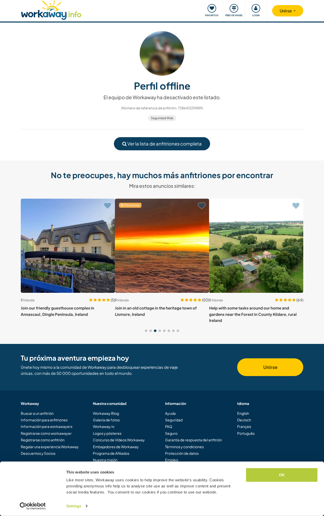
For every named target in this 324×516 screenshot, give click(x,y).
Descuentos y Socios (38, 453)
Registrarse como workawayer (46, 433)
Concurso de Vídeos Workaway (119, 440)
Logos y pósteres (107, 433)
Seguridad (174, 420)
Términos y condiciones (184, 446)
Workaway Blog (106, 413)
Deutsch (244, 420)
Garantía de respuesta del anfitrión (193, 440)
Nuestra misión (105, 460)
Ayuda (170, 413)
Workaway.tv (103, 426)
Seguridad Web (162, 118)
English (243, 413)
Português (246, 433)
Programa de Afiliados (111, 453)
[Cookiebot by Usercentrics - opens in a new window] (33, 506)
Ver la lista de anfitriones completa (164, 144)
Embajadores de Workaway (116, 446)
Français (244, 426)
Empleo (171, 460)
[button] (146, 330)
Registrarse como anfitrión (43, 440)
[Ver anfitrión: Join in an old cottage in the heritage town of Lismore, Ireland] (162, 246)
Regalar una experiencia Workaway (50, 446)
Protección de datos (182, 453)
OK (282, 475)
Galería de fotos (106, 420)
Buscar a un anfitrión (37, 413)
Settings (73, 506)
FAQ (168, 426)
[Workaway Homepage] (51, 9)
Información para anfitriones (44, 420)
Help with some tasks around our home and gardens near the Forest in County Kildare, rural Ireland (253, 314)
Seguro (171, 433)
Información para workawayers (46, 426)
